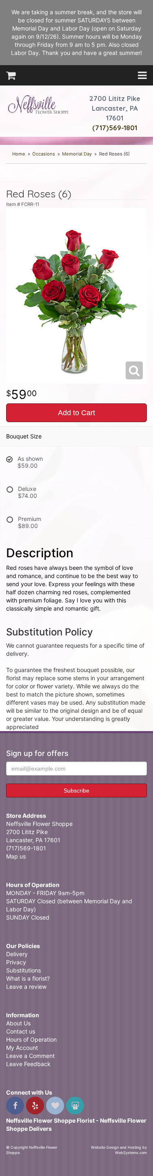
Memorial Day (77, 154)
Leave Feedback (28, 1063)
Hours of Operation (31, 1039)
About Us (18, 1023)
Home (18, 154)
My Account (22, 1047)
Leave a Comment (30, 1055)
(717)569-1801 (114, 127)
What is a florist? (28, 978)
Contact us (20, 1031)
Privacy (16, 962)
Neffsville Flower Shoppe (38, 104)
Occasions (43, 154)
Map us (16, 856)
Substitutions (23, 970)
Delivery (17, 953)
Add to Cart (76, 413)
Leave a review (26, 986)
